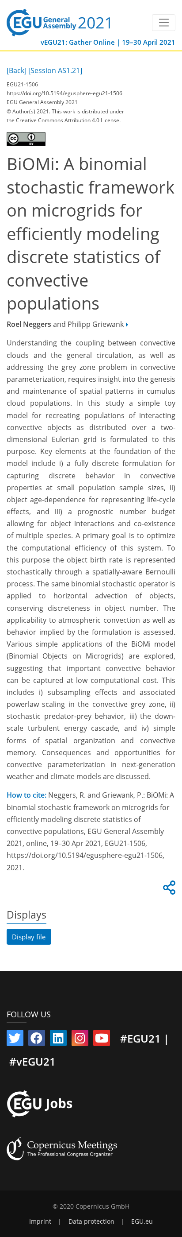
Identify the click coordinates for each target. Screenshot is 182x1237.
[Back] (17, 70)
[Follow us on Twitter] (15, 1040)
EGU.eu (142, 1221)
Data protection (91, 1221)
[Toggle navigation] (163, 22)
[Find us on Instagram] (80, 1040)
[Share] (168, 890)
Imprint (40, 1221)
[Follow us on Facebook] (36, 1040)
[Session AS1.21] (55, 70)
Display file (29, 936)
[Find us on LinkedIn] (58, 1040)
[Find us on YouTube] (101, 1040)
